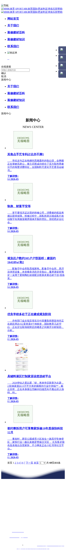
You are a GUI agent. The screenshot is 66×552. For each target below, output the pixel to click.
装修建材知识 (16, 39)
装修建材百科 (16, 32)
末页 (36, 462)
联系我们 (13, 46)
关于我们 (13, 25)
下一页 (29, 462)
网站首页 (13, 18)
